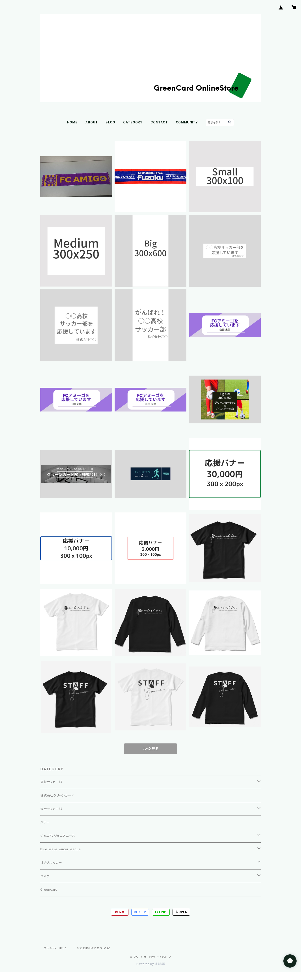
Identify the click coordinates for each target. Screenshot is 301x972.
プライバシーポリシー (57, 948)
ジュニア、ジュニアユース (57, 836)
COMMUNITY (187, 122)
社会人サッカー (51, 862)
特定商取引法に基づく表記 (93, 948)
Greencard (49, 889)
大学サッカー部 (51, 809)
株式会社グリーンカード (57, 795)
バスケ (44, 876)
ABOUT (91, 122)
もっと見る (150, 749)
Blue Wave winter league (60, 849)
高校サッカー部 (51, 782)
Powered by (145, 964)
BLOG (110, 122)
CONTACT (159, 122)
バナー (45, 822)
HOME (72, 122)
